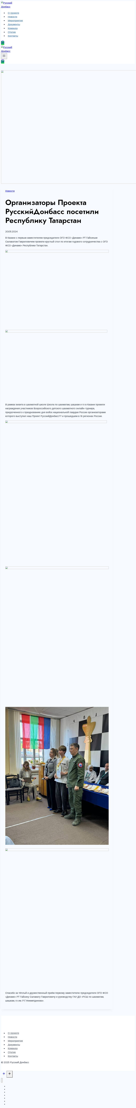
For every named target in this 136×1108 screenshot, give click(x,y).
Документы (14, 24)
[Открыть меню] (4, 56)
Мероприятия (15, 20)
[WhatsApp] (2, 43)
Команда (13, 28)
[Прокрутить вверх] (4, 1074)
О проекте (13, 13)
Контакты (13, 36)
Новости (12, 16)
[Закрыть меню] (2, 1080)
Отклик (12, 32)
